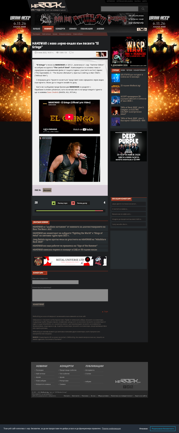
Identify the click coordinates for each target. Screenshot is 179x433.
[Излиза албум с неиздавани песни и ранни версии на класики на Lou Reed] (98, 54)
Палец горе (62, 203)
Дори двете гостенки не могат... (124, 204)
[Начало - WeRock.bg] (47, 11)
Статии (88, 374)
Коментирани (139, 70)
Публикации (87, 29)
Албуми (100, 29)
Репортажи (64, 381)
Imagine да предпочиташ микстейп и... (127, 219)
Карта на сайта (141, 396)
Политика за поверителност (122, 396)
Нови (123, 70)
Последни (36, 34)
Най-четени (46, 34)
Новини (48, 29)
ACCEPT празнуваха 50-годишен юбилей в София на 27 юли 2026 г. (133, 99)
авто (144, 1)
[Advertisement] (128, 179)
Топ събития (64, 374)
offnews (111, 1)
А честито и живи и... (120, 209)
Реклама (85, 396)
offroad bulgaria (125, 1)
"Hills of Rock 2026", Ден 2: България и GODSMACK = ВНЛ (133, 120)
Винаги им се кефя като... (122, 214)
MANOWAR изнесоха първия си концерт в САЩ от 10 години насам (65, 250)
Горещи (116, 70)
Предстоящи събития (68, 370)
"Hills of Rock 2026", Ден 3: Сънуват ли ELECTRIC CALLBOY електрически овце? (132, 111)
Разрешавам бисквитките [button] (163, 429)
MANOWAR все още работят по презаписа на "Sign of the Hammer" (65, 246)
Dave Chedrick (52, 92)
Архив (55, 34)
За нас (93, 396)
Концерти (60, 29)
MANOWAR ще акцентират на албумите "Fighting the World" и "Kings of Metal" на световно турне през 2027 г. (68, 234)
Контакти (75, 396)
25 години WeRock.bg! (130, 86)
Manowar (47, 190)
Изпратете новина (43, 384)
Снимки (72, 29)
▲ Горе (105, 311)
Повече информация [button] (111, 429)
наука (138, 1)
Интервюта (89, 370)
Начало (36, 29)
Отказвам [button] (143, 429)
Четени (129, 70)
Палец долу (82, 203)
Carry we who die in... (120, 224)
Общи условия (103, 396)
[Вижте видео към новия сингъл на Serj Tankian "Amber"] (103, 54)
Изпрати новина (65, 34)
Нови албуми (78, 34)
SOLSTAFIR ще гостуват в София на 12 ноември (132, 76)
